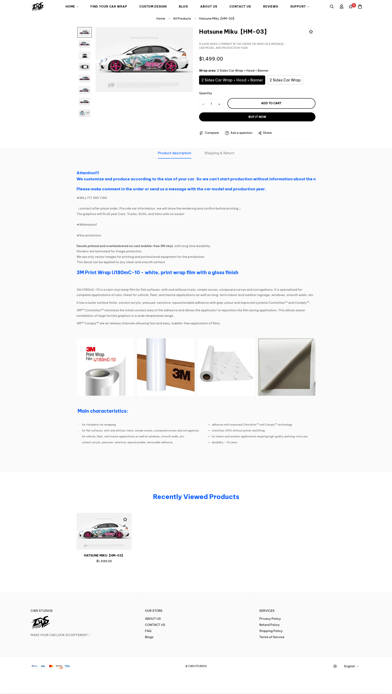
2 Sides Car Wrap (285, 80)
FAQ (148, 631)
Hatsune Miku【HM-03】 (104, 555)
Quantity (205, 93)
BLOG (183, 6)
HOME (70, 6)
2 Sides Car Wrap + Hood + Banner (232, 80)
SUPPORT (298, 6)
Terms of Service (271, 637)
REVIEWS (270, 6)
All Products (182, 18)
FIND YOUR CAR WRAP (108, 6)
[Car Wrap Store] (38, 6)
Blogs (149, 637)
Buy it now (257, 117)
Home (160, 18)
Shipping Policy (271, 631)
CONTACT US (240, 6)
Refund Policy (269, 625)
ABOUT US (208, 6)
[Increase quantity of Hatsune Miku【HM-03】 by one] (219, 104)
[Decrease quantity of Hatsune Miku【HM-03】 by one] (203, 104)
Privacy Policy (270, 619)
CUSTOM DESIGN (153, 6)
